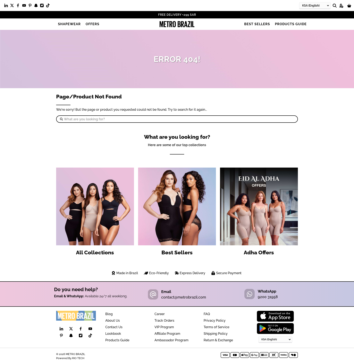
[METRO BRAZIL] (177, 24)
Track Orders (164, 320)
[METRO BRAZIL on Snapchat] (37, 6)
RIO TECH (78, 358)
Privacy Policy (215, 320)
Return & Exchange (218, 340)
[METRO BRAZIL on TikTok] (49, 6)
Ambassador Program (171, 340)
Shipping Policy (216, 334)
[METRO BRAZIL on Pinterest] (31, 6)
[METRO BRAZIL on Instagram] (43, 6)
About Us (112, 320)
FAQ (207, 314)
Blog (109, 314)
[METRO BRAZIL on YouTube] (25, 6)
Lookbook (113, 334)
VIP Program (164, 327)
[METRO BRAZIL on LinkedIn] (7, 6)
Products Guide (291, 24)
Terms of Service (216, 327)
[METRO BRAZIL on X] (13, 6)
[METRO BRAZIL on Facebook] (19, 6)
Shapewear (69, 24)
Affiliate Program (167, 334)
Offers (92, 24)
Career (159, 314)
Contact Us (114, 327)
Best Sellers (257, 24)
